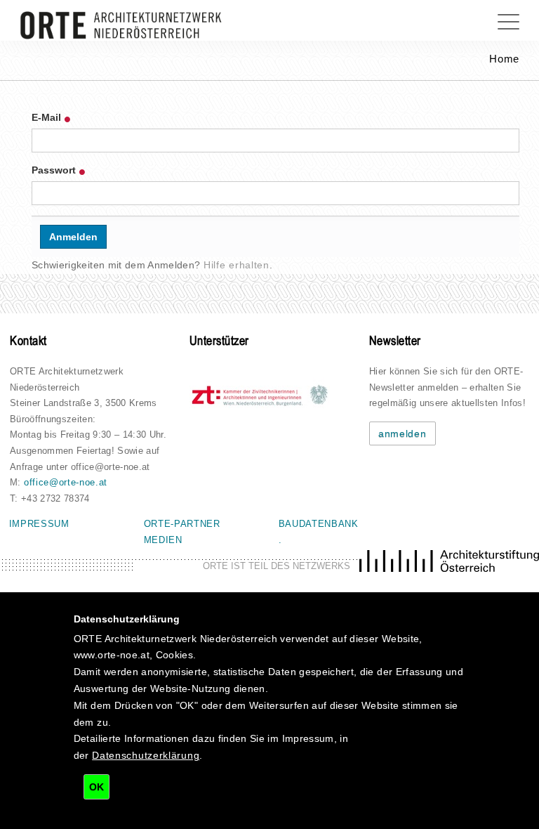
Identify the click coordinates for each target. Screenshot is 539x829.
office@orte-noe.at (65, 482)
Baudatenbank (319, 523)
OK (96, 786)
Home (504, 59)
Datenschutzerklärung (145, 755)
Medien (163, 540)
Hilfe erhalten (237, 264)
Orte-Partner (182, 523)
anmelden (402, 433)
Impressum (39, 523)
